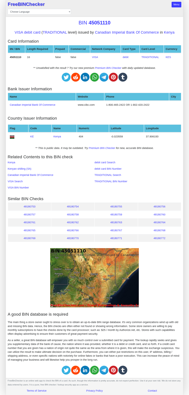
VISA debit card (27, 32)
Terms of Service (37, 390)
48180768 (159, 230)
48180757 (29, 214)
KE (32, 136)
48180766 (73, 230)
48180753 (29, 206)
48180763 (116, 222)
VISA (95, 57)
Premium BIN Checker (108, 67)
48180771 (116, 238)
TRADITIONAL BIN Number (110, 181)
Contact (152, 390)
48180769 (29, 238)
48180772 (159, 238)
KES (168, 57)
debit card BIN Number (108, 168)
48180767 (116, 230)
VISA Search (15, 181)
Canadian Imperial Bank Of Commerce (127, 32)
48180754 (73, 206)
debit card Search (104, 162)
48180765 (29, 230)
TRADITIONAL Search (107, 175)
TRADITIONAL (55, 32)
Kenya (169, 32)
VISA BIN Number (18, 187)
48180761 (29, 222)
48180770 (73, 238)
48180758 (73, 214)
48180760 (159, 214)
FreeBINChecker (26, 4)
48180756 (159, 206)
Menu (176, 4)
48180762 (73, 222)
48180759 (116, 214)
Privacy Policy (94, 390)
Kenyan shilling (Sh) (19, 168)
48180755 (116, 206)
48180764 (159, 222)
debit (125, 57)
